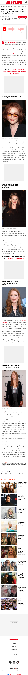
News (20, 473)
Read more (8, 465)
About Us (14, 643)
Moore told (8, 411)
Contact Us (14, 649)
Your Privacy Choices (15, 674)
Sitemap (14, 646)
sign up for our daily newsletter (15, 258)
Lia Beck (5, 21)
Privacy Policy (14, 652)
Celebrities (7, 472)
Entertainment (9, 6)
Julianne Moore (12, 42)
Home (2, 6)
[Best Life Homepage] (14, 2)
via (21, 141)
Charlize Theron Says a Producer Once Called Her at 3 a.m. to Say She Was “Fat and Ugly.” (14, 71)
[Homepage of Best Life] (13, 639)
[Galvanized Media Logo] (14, 668)
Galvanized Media (11, 670)
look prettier (15, 53)
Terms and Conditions (14, 655)
